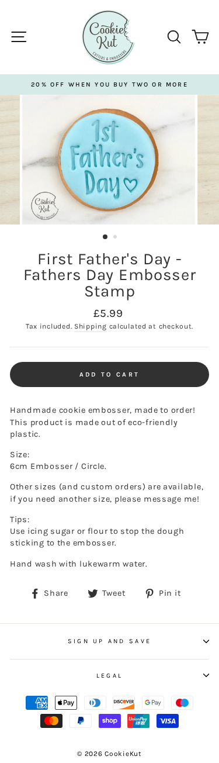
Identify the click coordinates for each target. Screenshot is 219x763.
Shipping (90, 326)
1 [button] (106, 237)
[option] (109, 84)
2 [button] (116, 238)
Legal (109, 675)
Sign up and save (109, 641)
